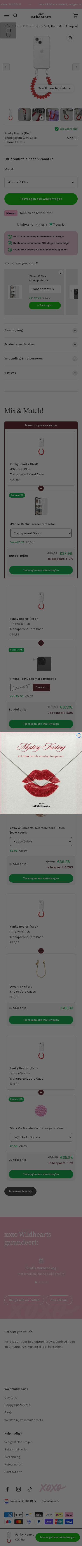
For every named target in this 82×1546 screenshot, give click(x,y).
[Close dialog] (79, 735)
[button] (41, 773)
